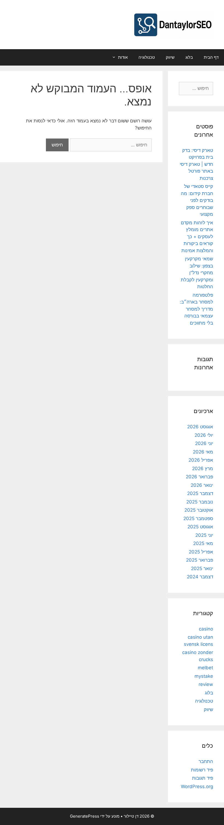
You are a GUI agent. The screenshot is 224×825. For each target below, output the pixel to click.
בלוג (189, 57)
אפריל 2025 (201, 552)
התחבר (206, 761)
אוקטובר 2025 (198, 510)
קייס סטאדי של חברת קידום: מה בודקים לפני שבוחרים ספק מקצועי (197, 200)
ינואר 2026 (202, 485)
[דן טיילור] (172, 24)
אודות (123, 57)
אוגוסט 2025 (200, 526)
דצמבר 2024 (200, 576)
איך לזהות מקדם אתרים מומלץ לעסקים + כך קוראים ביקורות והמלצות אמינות (197, 236)
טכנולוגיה (146, 57)
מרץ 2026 (202, 468)
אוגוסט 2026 (200, 426)
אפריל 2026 (200, 460)
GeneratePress (84, 816)
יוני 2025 (204, 535)
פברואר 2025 (199, 560)
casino (206, 629)
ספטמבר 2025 (198, 518)
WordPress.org (197, 786)
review (206, 684)
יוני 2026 (204, 443)
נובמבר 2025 (199, 502)
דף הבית (211, 57)
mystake (203, 676)
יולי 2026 (203, 435)
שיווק (170, 57)
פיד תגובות (202, 778)
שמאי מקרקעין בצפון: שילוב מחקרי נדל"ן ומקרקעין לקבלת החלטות (197, 272)
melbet (205, 667)
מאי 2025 (203, 543)
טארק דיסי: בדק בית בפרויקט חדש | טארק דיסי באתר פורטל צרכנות (196, 164)
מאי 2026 (203, 452)
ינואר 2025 (202, 568)
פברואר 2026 (199, 476)
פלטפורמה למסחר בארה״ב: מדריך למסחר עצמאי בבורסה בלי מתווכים (196, 309)
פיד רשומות (202, 770)
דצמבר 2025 (200, 493)
